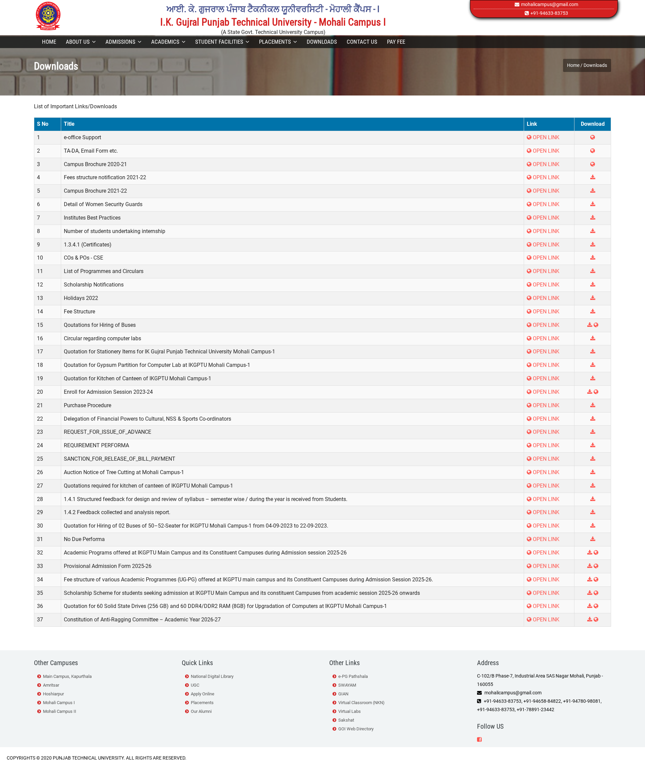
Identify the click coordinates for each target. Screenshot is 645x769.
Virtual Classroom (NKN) (361, 702)
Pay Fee (396, 41)
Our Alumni (201, 711)
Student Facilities (219, 41)
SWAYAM (347, 685)
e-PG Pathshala (353, 676)
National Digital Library (212, 676)
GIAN (343, 693)
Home (49, 41)
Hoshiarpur (53, 693)
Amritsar (51, 685)
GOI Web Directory (356, 728)
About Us (78, 41)
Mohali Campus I (59, 702)
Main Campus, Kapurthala (67, 676)
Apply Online (202, 693)
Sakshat (346, 720)
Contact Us (362, 41)
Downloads (322, 41)
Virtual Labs (349, 711)
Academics (165, 41)
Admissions (120, 41)
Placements (275, 41)
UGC (195, 685)
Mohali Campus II (59, 711)
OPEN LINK (545, 177)
